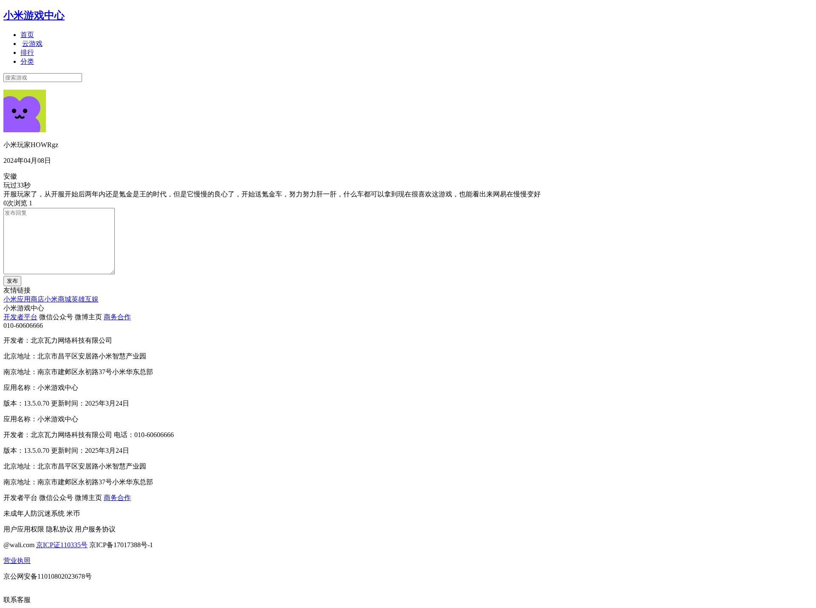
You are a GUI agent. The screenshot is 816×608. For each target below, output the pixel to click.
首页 (27, 34)
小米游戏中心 (34, 15)
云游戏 (32, 43)
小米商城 (57, 299)
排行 (27, 52)
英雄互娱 (85, 299)
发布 (12, 281)
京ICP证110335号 (62, 544)
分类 (27, 61)
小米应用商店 (23, 299)
